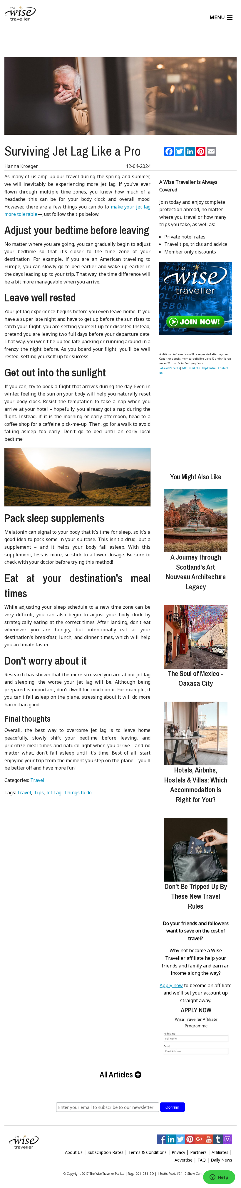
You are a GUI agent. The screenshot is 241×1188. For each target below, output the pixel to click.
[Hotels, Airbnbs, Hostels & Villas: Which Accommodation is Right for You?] (195, 733)
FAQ (202, 1160)
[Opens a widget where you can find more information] (219, 1177)
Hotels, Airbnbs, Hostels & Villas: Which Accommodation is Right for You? (195, 784)
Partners (198, 1152)
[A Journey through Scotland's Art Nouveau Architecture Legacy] (195, 520)
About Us (74, 1152)
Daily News (221, 1160)
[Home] (20, 13)
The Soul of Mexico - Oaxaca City (195, 678)
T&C (184, 368)
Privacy (178, 1152)
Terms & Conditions (147, 1152)
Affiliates (220, 1152)
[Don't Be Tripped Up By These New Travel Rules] (195, 850)
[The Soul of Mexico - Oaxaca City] (195, 637)
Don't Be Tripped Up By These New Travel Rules (195, 896)
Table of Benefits (169, 368)
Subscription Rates (105, 1152)
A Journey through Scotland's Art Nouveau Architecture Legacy (196, 571)
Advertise (184, 1160)
